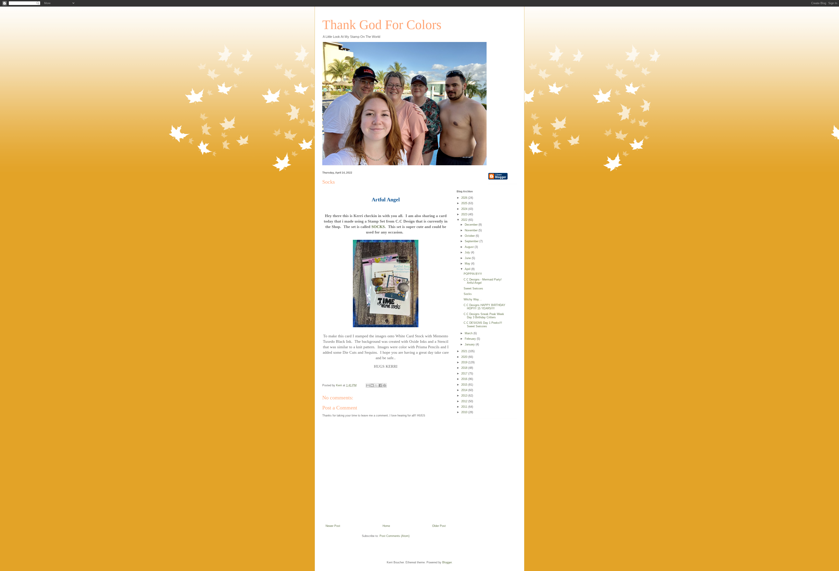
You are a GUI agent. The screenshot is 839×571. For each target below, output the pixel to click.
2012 (464, 401)
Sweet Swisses (473, 288)
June (468, 258)
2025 (464, 203)
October (470, 235)
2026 (464, 197)
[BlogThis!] (372, 385)
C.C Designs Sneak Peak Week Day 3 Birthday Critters (484, 315)
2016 (464, 379)
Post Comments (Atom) (394, 536)
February (471, 338)
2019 (464, 362)
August (470, 247)
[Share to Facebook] (380, 385)
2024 (464, 209)
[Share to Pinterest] (384, 385)
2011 (464, 406)
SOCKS (378, 227)
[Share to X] (376, 385)
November (471, 230)
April (468, 269)
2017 (464, 373)
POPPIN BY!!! (473, 273)
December (471, 224)
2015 (464, 384)
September (472, 241)
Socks (468, 294)
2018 (464, 367)
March (469, 333)
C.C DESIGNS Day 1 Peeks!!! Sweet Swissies (483, 324)
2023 (464, 214)
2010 (464, 412)
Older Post (439, 525)
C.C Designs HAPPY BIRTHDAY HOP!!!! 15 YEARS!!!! (484, 306)
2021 (464, 351)
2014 (464, 390)
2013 (464, 395)
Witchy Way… (473, 299)
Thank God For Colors (381, 24)
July (468, 252)
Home (386, 525)
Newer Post (333, 525)
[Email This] (368, 385)
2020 (464, 357)
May (468, 263)
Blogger (447, 562)
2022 (464, 219)
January (470, 344)
